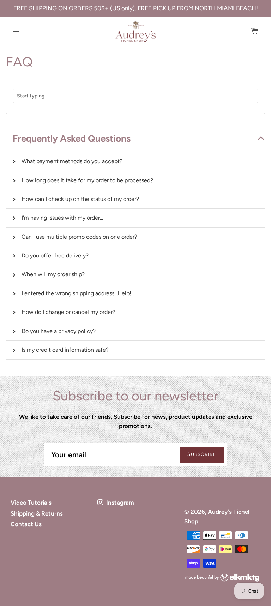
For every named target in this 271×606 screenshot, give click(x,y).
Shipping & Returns (37, 513)
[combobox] (135, 96)
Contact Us (26, 524)
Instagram (119, 502)
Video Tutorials (31, 502)
